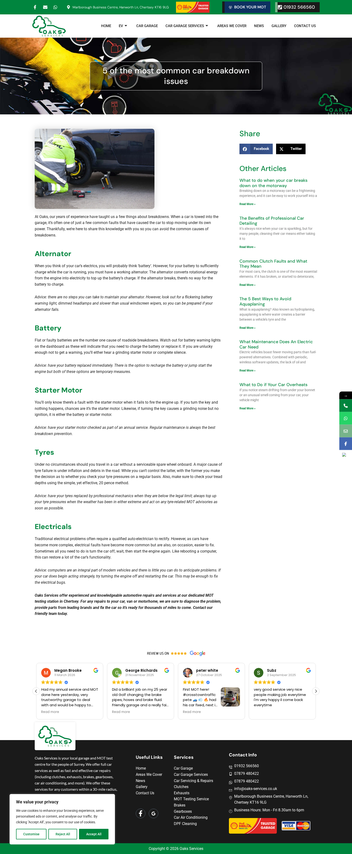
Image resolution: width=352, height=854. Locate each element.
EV (121, 26)
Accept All (94, 834)
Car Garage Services (184, 26)
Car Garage (147, 26)
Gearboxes (183, 811)
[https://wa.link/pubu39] (345, 418)
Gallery (279, 26)
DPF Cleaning (185, 823)
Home (106, 26)
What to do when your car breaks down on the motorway (273, 182)
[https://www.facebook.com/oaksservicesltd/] (345, 443)
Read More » (247, 204)
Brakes (179, 805)
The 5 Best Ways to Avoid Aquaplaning (265, 301)
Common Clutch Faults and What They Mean (273, 263)
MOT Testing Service (191, 799)
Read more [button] (50, 712)
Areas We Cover (231, 26)
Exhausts (181, 793)
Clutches (181, 786)
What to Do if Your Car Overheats (273, 385)
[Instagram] (153, 813)
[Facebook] (140, 813)
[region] (62, 819)
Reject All (63, 834)
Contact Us (305, 26)
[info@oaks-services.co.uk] (345, 430)
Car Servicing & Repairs (193, 780)
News (259, 26)
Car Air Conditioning (191, 817)
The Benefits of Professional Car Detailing (271, 220)
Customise (31, 834)
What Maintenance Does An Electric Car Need (276, 344)
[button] (315, 691)
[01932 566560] (345, 405)
